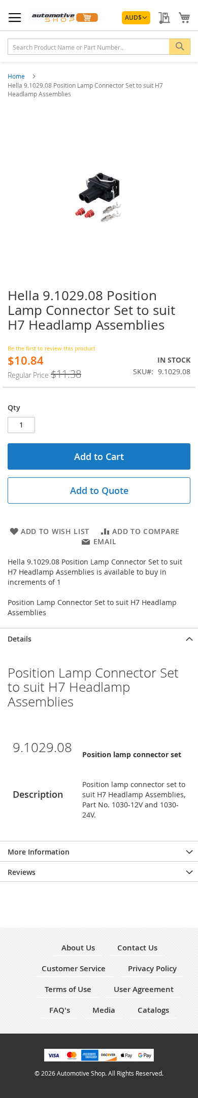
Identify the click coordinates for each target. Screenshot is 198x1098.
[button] (136, 17)
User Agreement (144, 989)
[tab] (99, 638)
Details (19, 639)
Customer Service (74, 968)
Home (17, 76)
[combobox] (99, 47)
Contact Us (137, 947)
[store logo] (64, 17)
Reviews (22, 872)
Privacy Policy (152, 968)
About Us (78, 947)
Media (103, 1010)
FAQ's (59, 1010)
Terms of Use (68, 989)
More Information (39, 852)
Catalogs (153, 1010)
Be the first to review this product (51, 348)
